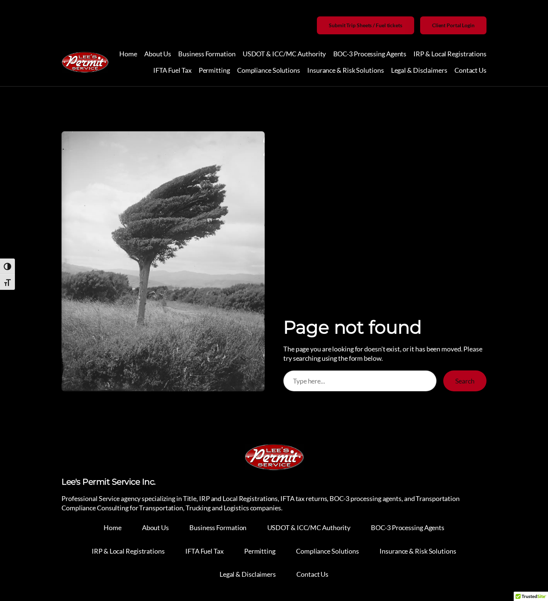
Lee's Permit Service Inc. (109, 482)
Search (465, 381)
